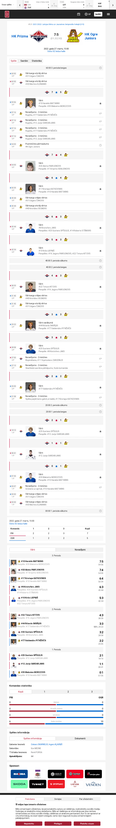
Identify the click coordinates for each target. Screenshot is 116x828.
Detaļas (58, 799)
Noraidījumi (80, 549)
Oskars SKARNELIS (39, 744)
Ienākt (98, 14)
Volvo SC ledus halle (56, 51)
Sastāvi (24, 61)
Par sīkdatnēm (86, 799)
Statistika (37, 61)
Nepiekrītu (29, 823)
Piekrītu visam (87, 823)
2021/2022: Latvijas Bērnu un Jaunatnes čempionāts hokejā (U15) (58, 24)
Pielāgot (58, 823)
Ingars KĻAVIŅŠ (55, 744)
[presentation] (20, 5)
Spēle (14, 61)
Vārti (32, 549)
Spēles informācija (32, 738)
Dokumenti (80, 738)
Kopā (20, 691)
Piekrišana (30, 799)
